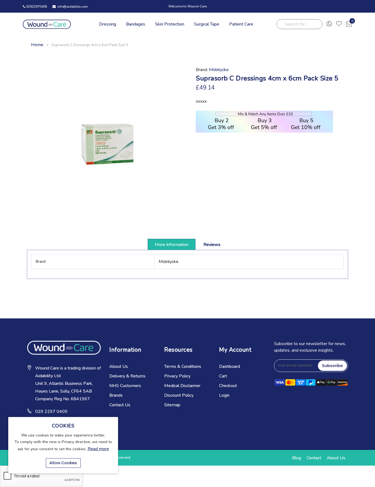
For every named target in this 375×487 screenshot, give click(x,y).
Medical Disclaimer (182, 386)
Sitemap (172, 405)
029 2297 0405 (51, 411)
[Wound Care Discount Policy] (264, 131)
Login (224, 395)
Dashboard (229, 366)
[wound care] (47, 24)
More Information (171, 245)
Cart (223, 376)
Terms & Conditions (182, 366)
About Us (118, 366)
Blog (296, 458)
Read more (98, 449)
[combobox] (299, 24)
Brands (116, 395)
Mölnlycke (219, 70)
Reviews (211, 245)
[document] (63, 445)
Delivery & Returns (127, 376)
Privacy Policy (177, 376)
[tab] (171, 244)
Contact (314, 458)
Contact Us (119, 405)
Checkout (228, 386)
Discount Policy (179, 395)
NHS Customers (125, 386)
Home (37, 45)
